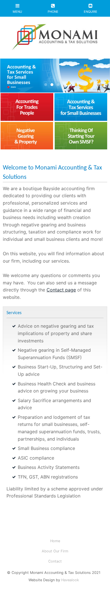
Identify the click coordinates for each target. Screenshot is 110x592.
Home (55, 541)
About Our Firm (55, 551)
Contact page (61, 290)
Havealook (70, 580)
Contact (55, 561)
